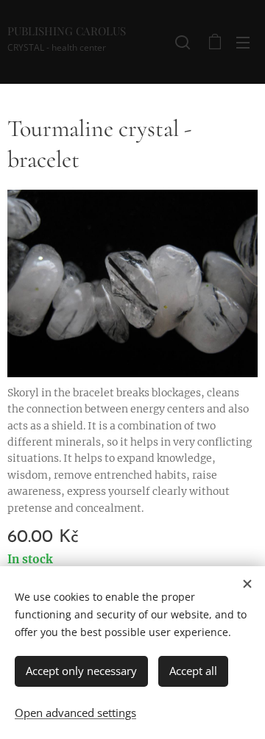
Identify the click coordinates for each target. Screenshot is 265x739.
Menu (243, 42)
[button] (182, 42)
